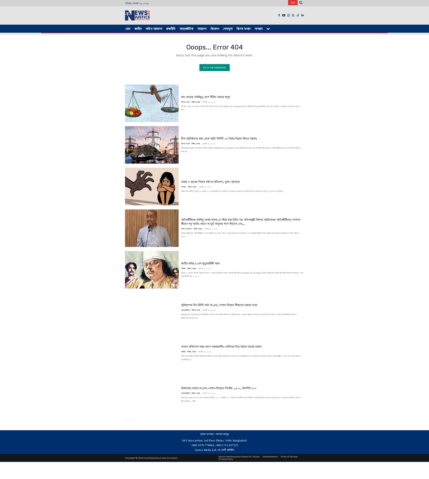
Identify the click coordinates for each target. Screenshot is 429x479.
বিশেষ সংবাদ (185, 102)
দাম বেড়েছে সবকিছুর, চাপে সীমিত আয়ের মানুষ (205, 97)
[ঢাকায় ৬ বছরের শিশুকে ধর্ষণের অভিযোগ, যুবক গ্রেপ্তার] (152, 186)
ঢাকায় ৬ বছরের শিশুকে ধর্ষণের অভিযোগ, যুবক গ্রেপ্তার (210, 182)
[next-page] (132, 420)
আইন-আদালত (186, 229)
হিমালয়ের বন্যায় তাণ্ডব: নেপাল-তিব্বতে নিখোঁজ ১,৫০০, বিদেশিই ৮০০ (219, 388)
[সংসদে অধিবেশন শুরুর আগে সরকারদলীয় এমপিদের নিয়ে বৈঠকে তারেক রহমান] (152, 353)
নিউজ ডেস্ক (196, 102)
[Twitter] (293, 15)
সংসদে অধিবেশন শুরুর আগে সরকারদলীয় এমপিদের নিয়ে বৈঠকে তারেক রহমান (221, 347)
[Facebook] (279, 15)
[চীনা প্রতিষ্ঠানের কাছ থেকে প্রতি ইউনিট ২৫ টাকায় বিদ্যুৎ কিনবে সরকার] (152, 145)
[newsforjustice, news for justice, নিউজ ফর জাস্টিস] (147, 15)
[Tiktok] (297, 15)
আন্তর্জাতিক (185, 310)
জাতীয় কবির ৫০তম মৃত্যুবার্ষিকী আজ (200, 263)
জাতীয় (183, 268)
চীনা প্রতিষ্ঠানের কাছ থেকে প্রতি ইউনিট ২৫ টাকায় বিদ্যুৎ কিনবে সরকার (219, 138)
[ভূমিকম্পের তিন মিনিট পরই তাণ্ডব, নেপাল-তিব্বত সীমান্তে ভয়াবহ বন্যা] (152, 311)
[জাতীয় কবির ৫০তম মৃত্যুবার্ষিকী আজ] (152, 270)
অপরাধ (183, 187)
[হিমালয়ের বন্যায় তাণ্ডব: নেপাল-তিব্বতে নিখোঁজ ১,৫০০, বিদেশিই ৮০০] (152, 394)
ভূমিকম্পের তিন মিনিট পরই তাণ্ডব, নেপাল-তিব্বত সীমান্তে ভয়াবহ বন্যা (219, 305)
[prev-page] (127, 420)
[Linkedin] (302, 15)
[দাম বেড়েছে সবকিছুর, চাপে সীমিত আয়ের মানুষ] (152, 103)
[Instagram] (288, 15)
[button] (301, 3)
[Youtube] (283, 15)
